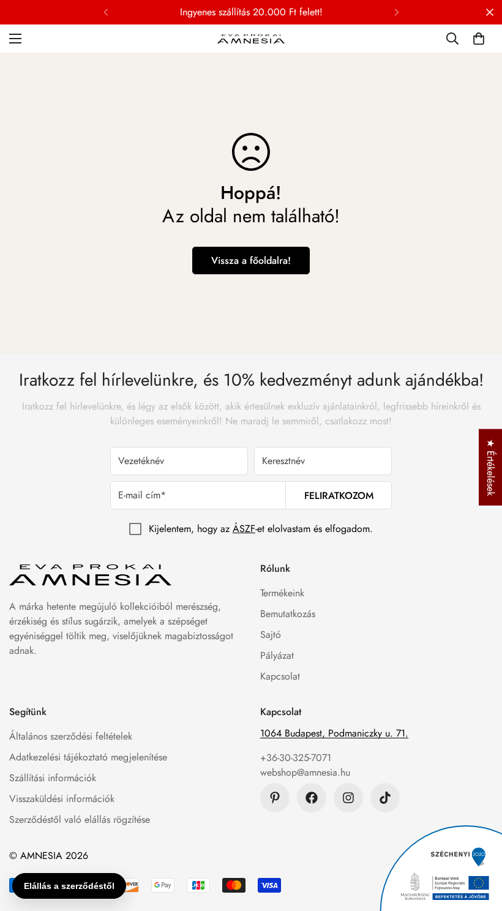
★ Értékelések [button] (491, 467)
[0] (479, 38)
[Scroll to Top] (478, 844)
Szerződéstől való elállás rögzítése (79, 819)
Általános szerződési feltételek (70, 736)
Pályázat (277, 655)
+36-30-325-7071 (295, 758)
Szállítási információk (52, 778)
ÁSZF (244, 529)
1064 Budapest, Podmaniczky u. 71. (334, 733)
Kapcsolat (280, 676)
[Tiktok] (385, 797)
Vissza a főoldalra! (251, 260)
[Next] (396, 12)
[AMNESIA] (251, 38)
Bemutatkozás (287, 614)
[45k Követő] (348, 797)
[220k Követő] (311, 797)
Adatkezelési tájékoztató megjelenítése (88, 757)
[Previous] (105, 12)
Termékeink (282, 593)
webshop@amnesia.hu (305, 772)
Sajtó (270, 635)
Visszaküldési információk (61, 799)
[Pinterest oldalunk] (275, 797)
